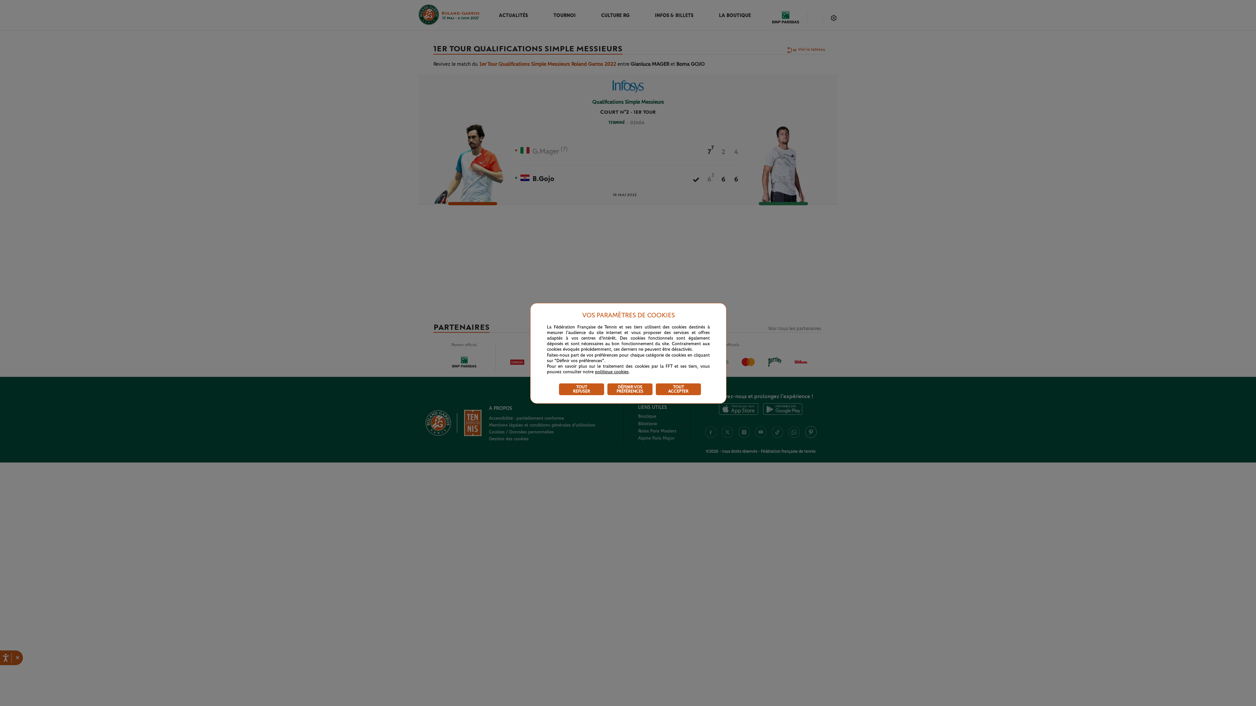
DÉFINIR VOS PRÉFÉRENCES (630, 389)
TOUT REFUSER (581, 389)
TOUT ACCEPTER (678, 389)
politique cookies (612, 372)
